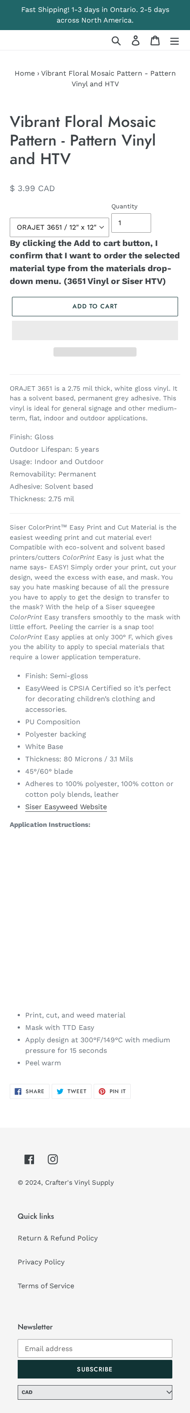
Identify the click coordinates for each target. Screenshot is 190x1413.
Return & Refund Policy (58, 1238)
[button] (95, 330)
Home (25, 73)
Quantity (124, 206)
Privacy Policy (41, 1262)
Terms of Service (46, 1286)
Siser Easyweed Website (66, 806)
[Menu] (174, 40)
